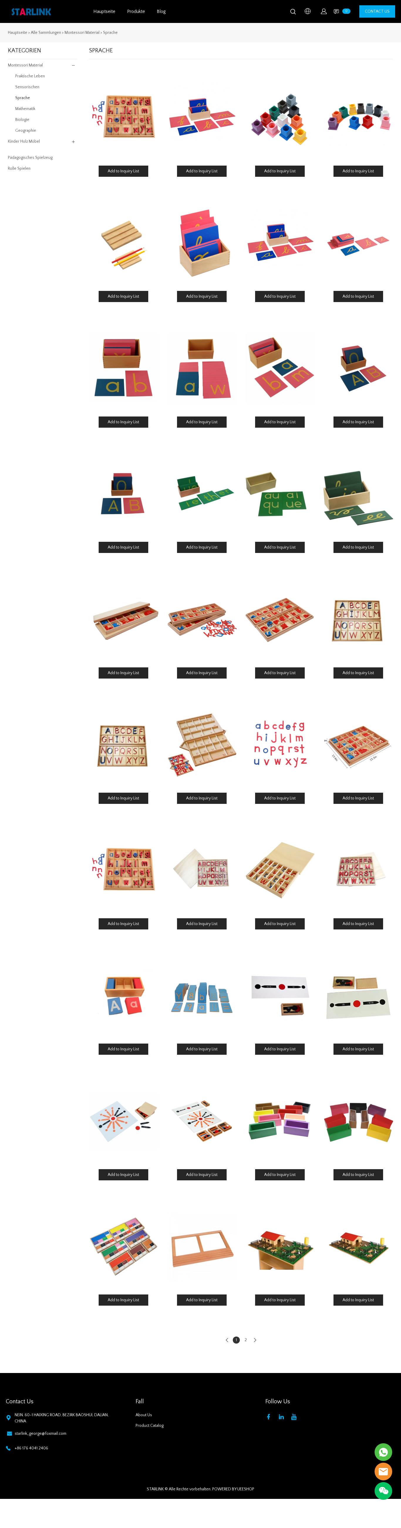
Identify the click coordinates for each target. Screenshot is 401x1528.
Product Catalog (150, 1425)
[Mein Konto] (324, 11)
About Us (144, 1415)
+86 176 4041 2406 (31, 1448)
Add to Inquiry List (123, 171)
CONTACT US (377, 11)
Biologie (22, 119)
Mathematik (25, 108)
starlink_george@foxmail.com (40, 1433)
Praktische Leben (30, 76)
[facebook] (269, 1416)
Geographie (25, 130)
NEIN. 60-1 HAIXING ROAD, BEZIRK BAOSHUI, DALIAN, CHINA (62, 1418)
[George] (383, 1452)
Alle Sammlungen (46, 32)
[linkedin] (282, 1416)
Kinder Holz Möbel (24, 141)
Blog (161, 11)
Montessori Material (82, 32)
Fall (140, 1401)
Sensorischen (27, 87)
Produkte (136, 11)
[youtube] (295, 1416)
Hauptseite (104, 11)
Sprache (110, 32)
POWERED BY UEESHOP (233, 1489)
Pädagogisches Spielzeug (30, 157)
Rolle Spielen (19, 168)
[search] (293, 13)
